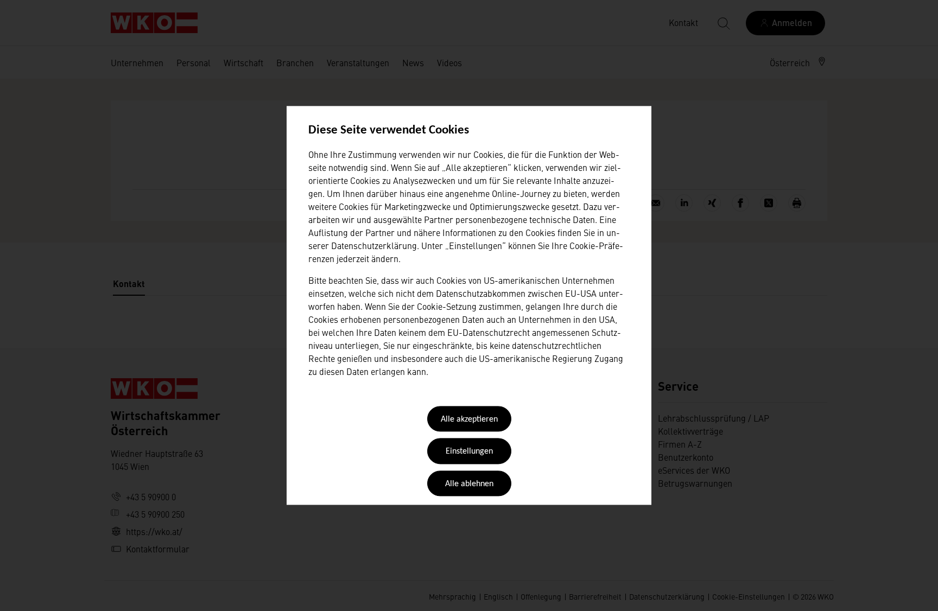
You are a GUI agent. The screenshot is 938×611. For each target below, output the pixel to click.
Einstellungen (469, 452)
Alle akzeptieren (469, 419)
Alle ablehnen (469, 484)
